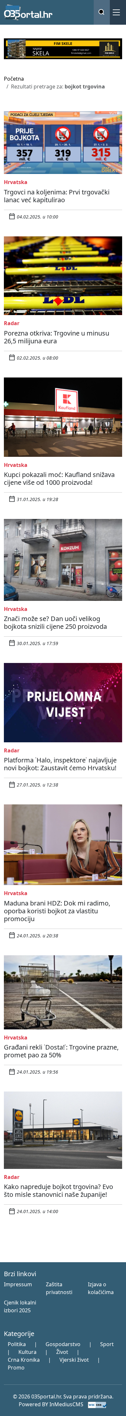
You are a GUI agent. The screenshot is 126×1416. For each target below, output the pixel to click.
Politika (17, 1344)
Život (62, 1352)
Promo (16, 1367)
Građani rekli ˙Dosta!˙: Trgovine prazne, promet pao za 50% (61, 1051)
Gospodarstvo (63, 1344)
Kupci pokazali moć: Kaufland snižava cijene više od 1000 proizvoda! (59, 478)
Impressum (18, 1284)
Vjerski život (74, 1359)
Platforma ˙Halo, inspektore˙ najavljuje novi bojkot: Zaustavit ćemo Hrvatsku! (60, 764)
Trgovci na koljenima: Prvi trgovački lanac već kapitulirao (57, 196)
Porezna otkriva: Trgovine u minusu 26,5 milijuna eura (56, 337)
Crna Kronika (24, 1359)
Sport (107, 1344)
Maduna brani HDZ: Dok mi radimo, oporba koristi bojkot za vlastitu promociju (57, 911)
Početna (14, 78)
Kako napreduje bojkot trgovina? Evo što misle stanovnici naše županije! (58, 1190)
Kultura (27, 1352)
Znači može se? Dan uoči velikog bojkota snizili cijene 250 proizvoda (55, 622)
